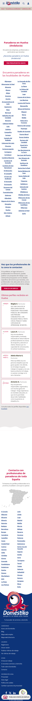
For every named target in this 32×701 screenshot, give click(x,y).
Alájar (8, 93)
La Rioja (4, 582)
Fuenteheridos (8, 192)
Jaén (2, 579)
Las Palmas (5, 585)
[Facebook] (6, 693)
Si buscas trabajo (6, 661)
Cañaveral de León (8, 143)
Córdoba (4, 555)
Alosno (8, 90)
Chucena (8, 146)
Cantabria (4, 535)
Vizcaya (19, 575)
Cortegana (8, 152)
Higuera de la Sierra (8, 201)
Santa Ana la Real (24, 168)
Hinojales (8, 204)
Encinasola (8, 184)
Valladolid (20, 572)
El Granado (8, 182)
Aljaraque (8, 81)
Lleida (19, 515)
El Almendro (8, 171)
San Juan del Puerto (24, 155)
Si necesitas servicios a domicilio (11, 664)
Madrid (19, 520)
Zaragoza (20, 581)
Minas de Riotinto (24, 109)
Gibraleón (8, 198)
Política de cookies (7, 683)
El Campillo (8, 174)
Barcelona (4, 529)
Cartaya (8, 135)
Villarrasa (24, 208)
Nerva (24, 115)
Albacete (4, 515)
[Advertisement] (16, 26)
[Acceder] (28, 3)
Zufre (24, 214)
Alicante (4, 517)
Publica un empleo (11, 288)
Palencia (20, 538)
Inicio (2, 8)
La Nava (24, 86)
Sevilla (19, 555)
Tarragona (20, 560)
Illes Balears (5, 576)
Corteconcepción (8, 149)
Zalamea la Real (24, 211)
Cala (7, 126)
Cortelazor (8, 155)
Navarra (20, 532)
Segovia (20, 552)
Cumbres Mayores (8, 158)
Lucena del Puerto (24, 103)
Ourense (20, 535)
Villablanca (24, 192)
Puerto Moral (24, 134)
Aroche (8, 99)
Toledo (19, 566)
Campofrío (8, 132)
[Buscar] (23, 3)
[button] (3, 3)
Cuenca (3, 547)
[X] (10, 693)
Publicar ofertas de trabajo (10, 651)
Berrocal (8, 113)
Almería (4, 520)
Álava (19, 584)
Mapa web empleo (7, 634)
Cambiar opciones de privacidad (11, 686)
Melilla (19, 523)
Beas (8, 110)
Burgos (3, 532)
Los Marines (24, 100)
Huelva (8, 210)
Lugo (19, 517)
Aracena (8, 96)
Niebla (24, 118)
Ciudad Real (5, 544)
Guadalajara (5, 564)
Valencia (20, 569)
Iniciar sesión (5, 648)
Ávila (19, 587)
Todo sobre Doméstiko (8, 667)
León (19, 512)
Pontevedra (21, 541)
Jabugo (8, 216)
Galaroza (8, 195)
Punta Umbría (24, 137)
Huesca (3, 573)
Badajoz (4, 526)
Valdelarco (24, 184)
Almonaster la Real (8, 84)
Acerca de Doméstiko (8, 629)
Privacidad (4, 677)
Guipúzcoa (5, 567)
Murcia (19, 526)
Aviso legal (4, 680)
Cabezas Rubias (8, 124)
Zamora (20, 578)
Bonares (8, 121)
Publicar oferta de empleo (19, 697)
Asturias (4, 523)
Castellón (4, 538)
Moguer (24, 112)
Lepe (24, 94)
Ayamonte (8, 107)
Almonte (8, 87)
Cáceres (3, 550)
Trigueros (24, 181)
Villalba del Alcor (24, 195)
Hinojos (8, 207)
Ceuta (3, 541)
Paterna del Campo (23, 126)
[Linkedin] (14, 693)
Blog (2, 631)
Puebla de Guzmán (24, 131)
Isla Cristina (8, 213)
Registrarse (5, 645)
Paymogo (24, 129)
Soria (19, 558)
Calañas (8, 129)
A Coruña (4, 512)
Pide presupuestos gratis (16, 63)
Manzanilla (24, 106)
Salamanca (21, 544)
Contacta (4, 670)
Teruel (19, 563)
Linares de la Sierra (23, 97)
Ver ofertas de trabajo (8, 653)
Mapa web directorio (8, 637)
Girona (3, 558)
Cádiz (3, 553)
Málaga (19, 529)
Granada (4, 561)
